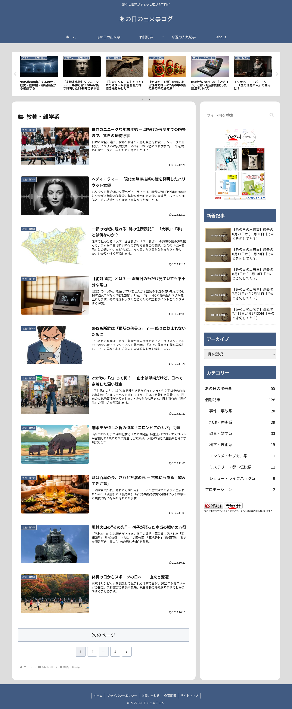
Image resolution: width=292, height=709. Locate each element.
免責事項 (170, 695)
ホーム (98, 695)
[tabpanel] (39, 73)
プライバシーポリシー (122, 695)
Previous (15, 74)
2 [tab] (149, 99)
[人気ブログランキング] (213, 505)
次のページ (103, 634)
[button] (271, 114)
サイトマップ (189, 695)
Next (277, 74)
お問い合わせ (150, 695)
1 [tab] (143, 99)
